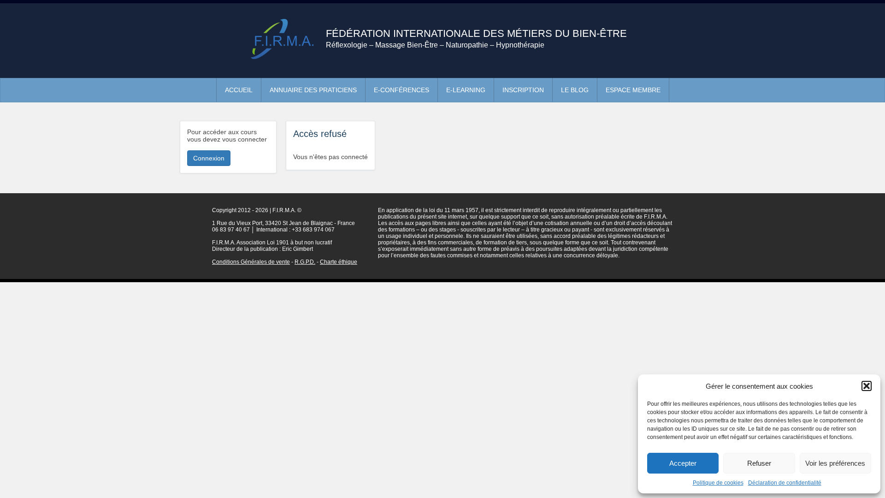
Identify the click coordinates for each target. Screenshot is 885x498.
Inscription (523, 90)
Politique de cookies (718, 483)
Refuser (759, 463)
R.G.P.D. (305, 262)
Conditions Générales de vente (251, 262)
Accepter (682, 463)
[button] (866, 386)
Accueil (239, 90)
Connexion (208, 158)
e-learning (465, 90)
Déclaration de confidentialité (784, 483)
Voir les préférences (835, 463)
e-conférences (401, 90)
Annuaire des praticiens (313, 90)
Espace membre (633, 90)
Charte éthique (338, 262)
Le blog (575, 90)
